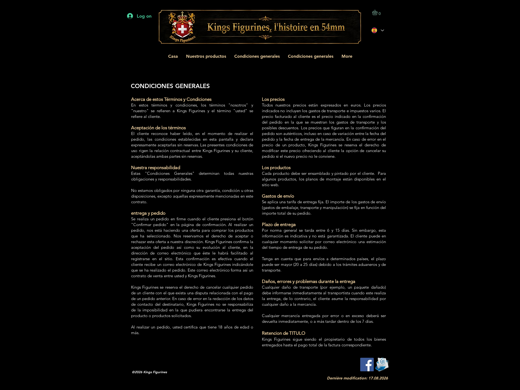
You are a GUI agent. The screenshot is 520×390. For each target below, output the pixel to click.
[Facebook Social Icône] (367, 364)
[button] (378, 12)
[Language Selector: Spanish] (378, 30)
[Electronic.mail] (382, 364)
